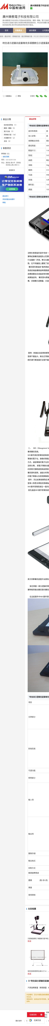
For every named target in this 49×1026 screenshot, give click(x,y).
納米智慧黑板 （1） (10, 125)
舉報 (19, 96)
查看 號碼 (6, 157)
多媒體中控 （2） (10, 138)
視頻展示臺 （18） (10, 135)
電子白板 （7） (9, 131)
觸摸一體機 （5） (10, 128)
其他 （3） (7, 141)
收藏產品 (8, 96)
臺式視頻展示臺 (26, 36)
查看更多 (12, 170)
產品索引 (6, 196)
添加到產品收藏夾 (9, 199)
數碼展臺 (43, 987)
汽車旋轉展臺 (33, 987)
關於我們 (19, 1021)
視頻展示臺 (16, 36)
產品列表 (8, 36)
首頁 (1, 36)
